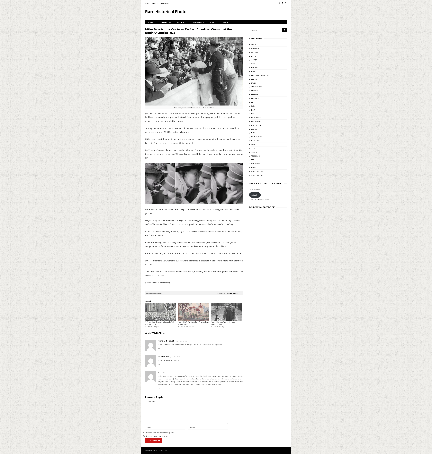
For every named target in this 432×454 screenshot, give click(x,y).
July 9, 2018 (165, 372)
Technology (255, 156)
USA (252, 160)
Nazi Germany (256, 121)
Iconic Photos (165, 22)
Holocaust (255, 98)
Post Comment (153, 440)
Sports (253, 148)
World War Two (257, 175)
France (253, 83)
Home (150, 22)
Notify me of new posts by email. (157, 436)
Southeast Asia (256, 137)
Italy (253, 106)
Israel (253, 102)
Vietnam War (255, 164)
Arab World (255, 48)
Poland (254, 129)
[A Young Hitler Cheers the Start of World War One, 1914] (160, 312)
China (253, 64)
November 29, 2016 (181, 341)
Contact (147, 3)
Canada (254, 60)
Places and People (257, 125)
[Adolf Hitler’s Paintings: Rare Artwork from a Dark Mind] (193, 312)
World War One (257, 171)
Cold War (254, 68)
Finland (254, 79)
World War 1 (182, 22)
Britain (253, 56)
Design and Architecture (260, 75)
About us (155, 3)
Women (253, 168)
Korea (253, 114)
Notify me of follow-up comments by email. (160, 433)
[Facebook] (282, 3)
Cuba (253, 71)
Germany (254, 91)
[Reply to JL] (159, 388)
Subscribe (254, 195)
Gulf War (254, 94)
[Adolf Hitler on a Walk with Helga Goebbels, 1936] (226, 312)
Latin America (256, 118)
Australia (254, 52)
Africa (253, 44)
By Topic (213, 22)
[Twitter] (285, 3)
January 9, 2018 (175, 357)
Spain (253, 144)
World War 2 (198, 22)
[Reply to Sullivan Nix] (159, 364)
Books (225, 22)
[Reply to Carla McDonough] (159, 349)
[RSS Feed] (279, 3)
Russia (253, 133)
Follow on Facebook (262, 207)
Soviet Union (256, 141)
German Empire (256, 87)
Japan (253, 110)
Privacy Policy (165, 3)
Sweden (254, 152)
